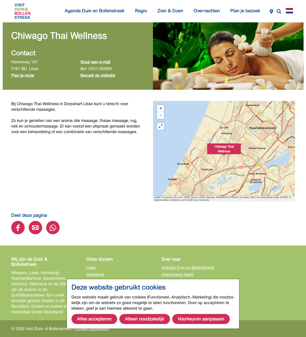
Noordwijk (95, 274)
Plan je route (22, 75)
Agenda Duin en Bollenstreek (188, 267)
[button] (224, 151)
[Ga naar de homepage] (22, 11)
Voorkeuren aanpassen (201, 319)
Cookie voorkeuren (92, 328)
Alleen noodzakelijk (144, 319)
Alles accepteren (94, 319)
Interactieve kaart (177, 274)
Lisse (91, 267)
